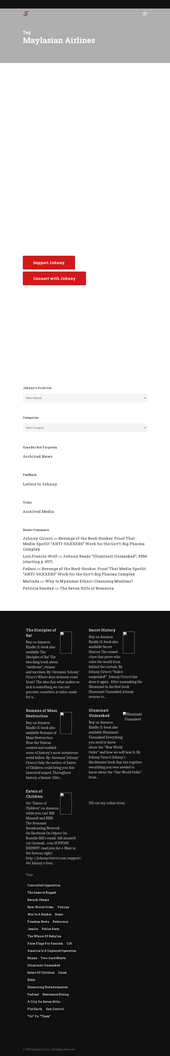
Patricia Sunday (38, 588)
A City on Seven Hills (43, 1002)
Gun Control (55, 1009)
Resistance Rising (55, 994)
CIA (69, 943)
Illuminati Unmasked (43, 965)
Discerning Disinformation (47, 987)
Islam (62, 972)
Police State (50, 929)
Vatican (63, 907)
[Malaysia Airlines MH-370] (53, 174)
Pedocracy (60, 922)
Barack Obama (38, 900)
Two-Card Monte (53, 958)
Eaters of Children (41, 972)
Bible (31, 980)
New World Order (40, 907)
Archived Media (38, 511)
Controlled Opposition (44, 885)
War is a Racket (39, 914)
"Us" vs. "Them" (39, 1016)
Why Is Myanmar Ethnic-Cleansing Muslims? (89, 581)
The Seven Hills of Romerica (87, 588)
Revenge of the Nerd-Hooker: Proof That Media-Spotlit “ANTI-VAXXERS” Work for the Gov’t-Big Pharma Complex (84, 544)
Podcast (33, 994)
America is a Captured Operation (51, 951)
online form (115, 803)
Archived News (37, 456)
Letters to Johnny (40, 484)
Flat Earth (34, 1009)
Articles (36, 101)
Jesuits (32, 929)
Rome (59, 914)
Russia (32, 958)
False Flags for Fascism (45, 943)
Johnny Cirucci (39, 248)
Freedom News (38, 922)
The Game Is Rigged (41, 892)
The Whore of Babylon (44, 936)
